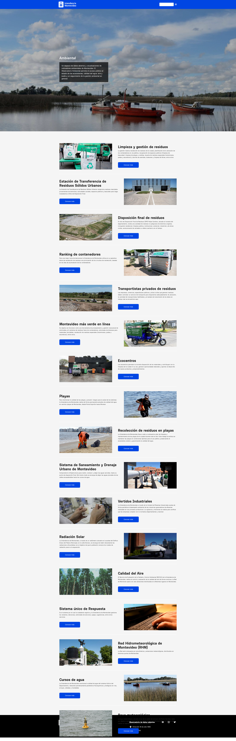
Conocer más (128, 165)
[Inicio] (67, 4)
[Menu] (176, 4)
